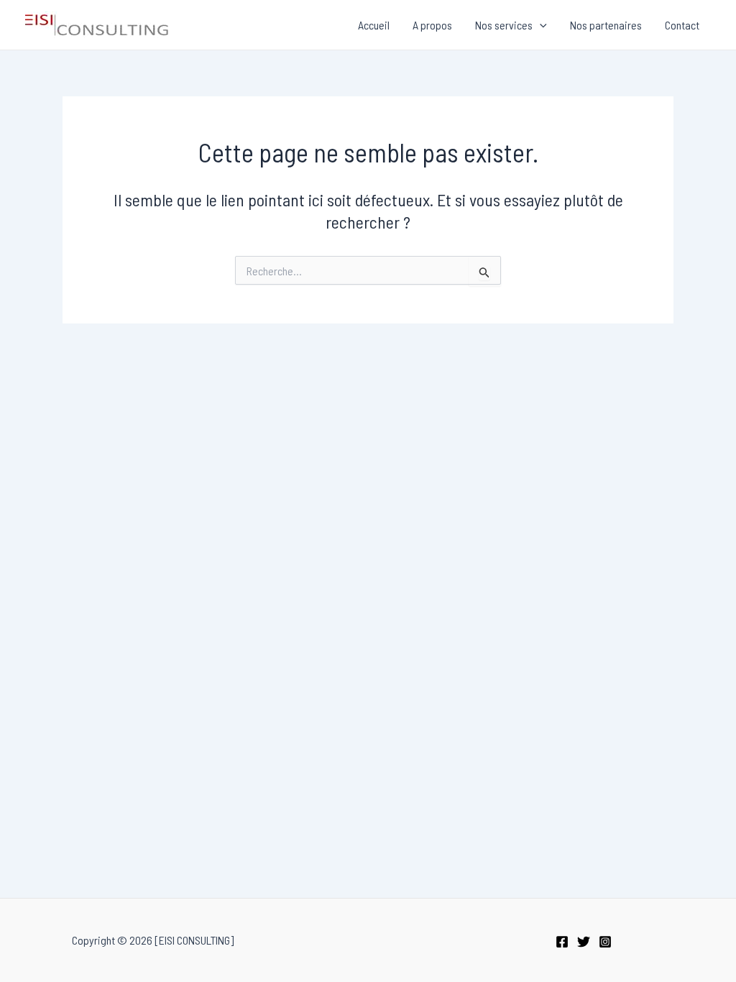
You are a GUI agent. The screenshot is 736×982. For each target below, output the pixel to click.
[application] (540, 25)
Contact (682, 25)
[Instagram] (605, 941)
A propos (432, 25)
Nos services (504, 25)
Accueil (374, 25)
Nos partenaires (606, 25)
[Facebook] (562, 941)
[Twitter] (583, 941)
